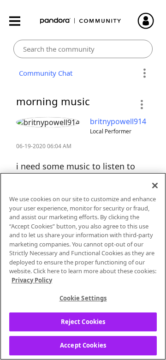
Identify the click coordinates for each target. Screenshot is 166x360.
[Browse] (19, 21)
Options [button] (144, 73)
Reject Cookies (83, 322)
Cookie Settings (83, 298)
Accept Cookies (83, 345)
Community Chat (44, 73)
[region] (83, 266)
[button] (141, 104)
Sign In (150, 21)
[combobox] (83, 49)
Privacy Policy (32, 280)
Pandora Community (80, 21)
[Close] (155, 185)
